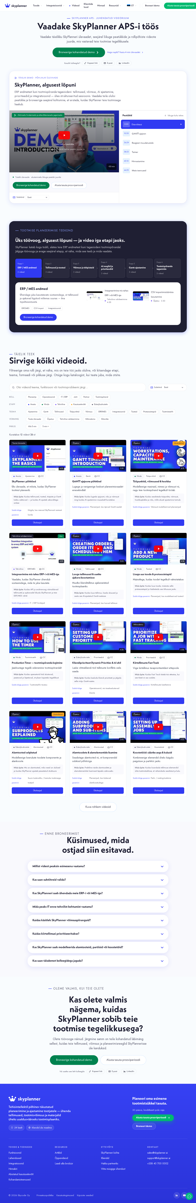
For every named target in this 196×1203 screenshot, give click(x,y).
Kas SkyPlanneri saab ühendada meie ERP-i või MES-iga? (67, 893)
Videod (75, 5)
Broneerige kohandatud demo (77, 52)
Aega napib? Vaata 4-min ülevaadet (123, 52)
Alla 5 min (32, 426)
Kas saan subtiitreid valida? (49, 879)
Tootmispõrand (102, 397)
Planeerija (32, 397)
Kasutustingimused (65, 1195)
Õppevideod (61, 1158)
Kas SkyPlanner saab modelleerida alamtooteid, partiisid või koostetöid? (77, 947)
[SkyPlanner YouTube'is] (184, 1195)
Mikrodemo (90, 419)
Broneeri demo (152, 6)
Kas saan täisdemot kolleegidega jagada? (57, 960)
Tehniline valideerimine (69, 419)
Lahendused (15, 1158)
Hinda (46, 404)
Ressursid (114, 5)
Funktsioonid (15, 1153)
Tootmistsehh (167, 412)
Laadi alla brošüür (64, 1163)
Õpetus (50, 419)
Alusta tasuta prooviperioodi (69, 185)
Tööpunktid (74, 412)
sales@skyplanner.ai (157, 1153)
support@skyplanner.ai (158, 1158)
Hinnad (101, 5)
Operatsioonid (48, 397)
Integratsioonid (54, 5)
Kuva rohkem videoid (98, 807)
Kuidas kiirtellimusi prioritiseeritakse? (55, 933)
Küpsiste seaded (85, 1195)
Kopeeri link (92, 63)
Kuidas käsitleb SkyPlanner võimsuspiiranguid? (61, 920)
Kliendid (105, 1158)
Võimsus (88, 412)
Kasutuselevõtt (79, 404)
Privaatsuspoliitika (45, 1195)
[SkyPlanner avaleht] (16, 6)
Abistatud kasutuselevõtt (21, 1174)
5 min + (46, 426)
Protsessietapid (149, 412)
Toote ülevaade (34, 419)
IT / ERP (64, 397)
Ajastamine (32, 412)
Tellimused (59, 412)
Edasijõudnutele (101, 404)
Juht (75, 397)
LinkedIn (125, 63)
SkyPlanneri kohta (110, 1153)
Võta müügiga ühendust (113, 1169)
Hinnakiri (13, 1169)
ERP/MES (102, 412)
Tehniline (61, 404)
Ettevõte (105, 419)
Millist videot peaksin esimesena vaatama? (58, 866)
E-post (109, 63)
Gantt (45, 412)
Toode (36, 5)
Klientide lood (88, 5)
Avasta (33, 404)
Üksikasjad (37, 523)
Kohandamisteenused (19, 1179)
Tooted (134, 412)
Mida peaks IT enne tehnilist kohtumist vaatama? (62, 906)
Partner (86, 397)
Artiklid (58, 1153)
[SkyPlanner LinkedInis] (177, 1195)
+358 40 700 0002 (157, 1163)
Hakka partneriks (109, 1163)
